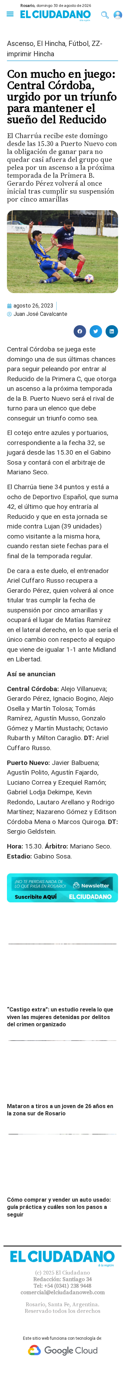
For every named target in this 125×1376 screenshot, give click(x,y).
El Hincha (51, 43)
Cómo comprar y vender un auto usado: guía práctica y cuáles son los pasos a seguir (59, 1207)
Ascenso (20, 43)
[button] (10, 13)
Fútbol (78, 43)
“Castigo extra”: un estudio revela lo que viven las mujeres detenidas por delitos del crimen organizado (60, 1017)
